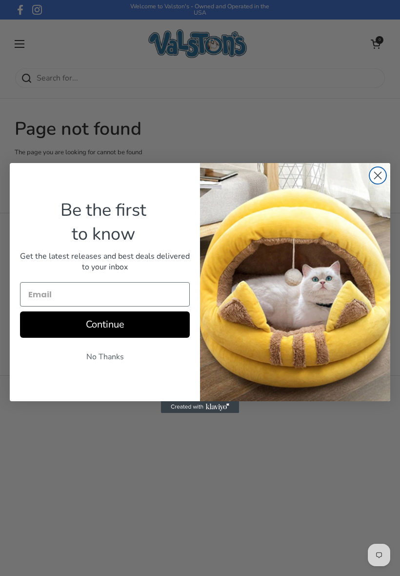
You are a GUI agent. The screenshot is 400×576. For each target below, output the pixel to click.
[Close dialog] (377, 175)
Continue (105, 324)
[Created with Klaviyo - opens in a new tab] (200, 407)
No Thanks (105, 356)
